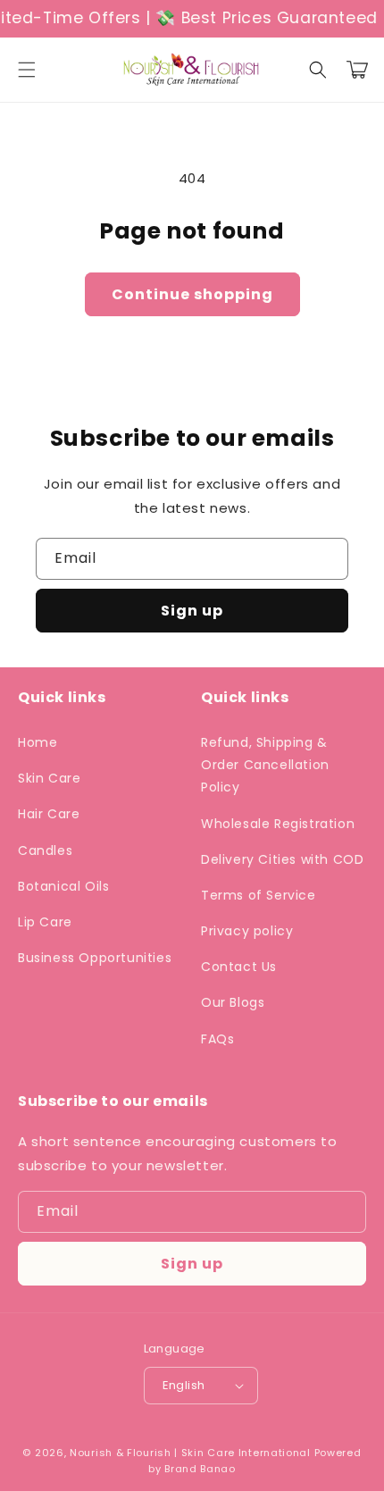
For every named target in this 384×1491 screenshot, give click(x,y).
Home (37, 742)
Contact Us (239, 967)
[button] (26, 69)
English (184, 1385)
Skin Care (49, 778)
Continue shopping (192, 294)
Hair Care (48, 814)
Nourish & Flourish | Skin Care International (190, 1452)
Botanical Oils (63, 886)
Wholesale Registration (278, 824)
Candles (45, 850)
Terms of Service (258, 895)
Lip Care (45, 922)
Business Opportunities (94, 958)
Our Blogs (232, 1002)
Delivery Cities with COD (282, 859)
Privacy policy (247, 931)
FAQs (217, 1039)
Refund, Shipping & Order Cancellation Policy (265, 764)
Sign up (192, 610)
